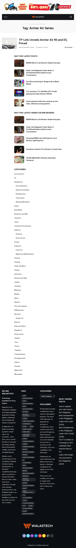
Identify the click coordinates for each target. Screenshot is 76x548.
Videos (17, 362)
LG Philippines (27, 462)
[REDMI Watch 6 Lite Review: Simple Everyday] (19, 63)
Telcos (16, 346)
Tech (16, 342)
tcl (24, 495)
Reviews (17, 314)
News (32, 47)
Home (32, 24)
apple (24, 401)
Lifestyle (17, 286)
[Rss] (44, 536)
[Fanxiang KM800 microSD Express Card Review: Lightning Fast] (19, 139)
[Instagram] (32, 536)
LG (23, 460)
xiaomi (24, 511)
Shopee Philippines (28, 485)
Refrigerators (21, 194)
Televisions (20, 198)
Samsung (25, 476)
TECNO (25, 500)
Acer (24, 395)
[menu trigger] (6, 17)
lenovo (25, 454)
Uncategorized (19, 358)
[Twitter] (28, 536)
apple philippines (28, 403)
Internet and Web (24, 47)
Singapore (18, 330)
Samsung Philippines (26, 479)
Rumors (17, 322)
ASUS (24, 406)
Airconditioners (21, 186)
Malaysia (17, 290)
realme (25, 470)
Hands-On (19, 318)
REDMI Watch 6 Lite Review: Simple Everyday (43, 63)
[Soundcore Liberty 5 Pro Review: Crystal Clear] (19, 149)
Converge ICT (27, 423)
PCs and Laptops (20, 306)
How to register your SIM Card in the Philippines (65, 409)
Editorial (17, 230)
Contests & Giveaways (22, 226)
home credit (26, 431)
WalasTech (18, 370)
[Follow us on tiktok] (48, 536)
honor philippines (28, 441)
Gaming (17, 262)
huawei (25, 444)
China (16, 222)
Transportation (19, 354)
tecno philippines (28, 503)
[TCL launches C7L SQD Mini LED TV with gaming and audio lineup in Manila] (19, 93)
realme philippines (28, 473)
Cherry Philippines (28, 421)
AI (15, 178)
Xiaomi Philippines (28, 513)
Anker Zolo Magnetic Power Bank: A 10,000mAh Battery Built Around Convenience (40, 73)
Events (16, 242)
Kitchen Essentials (22, 190)
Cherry (25, 418)
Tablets (17, 338)
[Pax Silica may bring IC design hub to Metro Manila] (19, 83)
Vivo (24, 505)
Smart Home (18, 334)
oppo (24, 465)
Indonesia (18, 274)
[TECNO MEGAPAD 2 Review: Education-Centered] (19, 159)
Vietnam (17, 366)
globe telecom (27, 429)
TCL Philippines (27, 497)
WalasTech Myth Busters (25, 254)
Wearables (18, 374)
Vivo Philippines (27, 508)
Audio (16, 206)
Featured (17, 246)
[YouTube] (40, 536)
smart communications (28, 491)
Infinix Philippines (28, 452)
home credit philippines (26, 435)
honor (25, 438)
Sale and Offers (20, 326)
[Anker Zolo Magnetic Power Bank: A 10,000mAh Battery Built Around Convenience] (19, 73)
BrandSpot (18, 210)
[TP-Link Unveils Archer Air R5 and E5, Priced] (9, 43)
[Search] (71, 17)
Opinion (17, 302)
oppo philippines (27, 468)
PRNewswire (19, 310)
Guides (17, 270)
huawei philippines (28, 446)
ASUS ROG (25, 411)
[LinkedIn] (36, 536)
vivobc (31, 505)
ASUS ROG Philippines (26, 415)
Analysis (19, 234)
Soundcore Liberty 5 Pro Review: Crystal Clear (44, 149)
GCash (24, 426)
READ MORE (68, 47)
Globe (31, 426)
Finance (17, 258)
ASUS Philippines (27, 409)
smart (25, 488)
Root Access (20, 238)
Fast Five (19, 250)
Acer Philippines (27, 398)
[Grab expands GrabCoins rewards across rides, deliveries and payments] (19, 103)
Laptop (16, 282)
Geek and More (20, 266)
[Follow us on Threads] (52, 536)
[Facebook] (24, 536)
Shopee (25, 482)
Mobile (16, 294)
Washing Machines (23, 202)
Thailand (17, 350)
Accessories (19, 174)
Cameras (17, 218)
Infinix (25, 449)
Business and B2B (21, 214)
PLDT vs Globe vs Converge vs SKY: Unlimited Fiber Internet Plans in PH (66, 446)
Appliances (18, 182)
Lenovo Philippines (28, 457)
